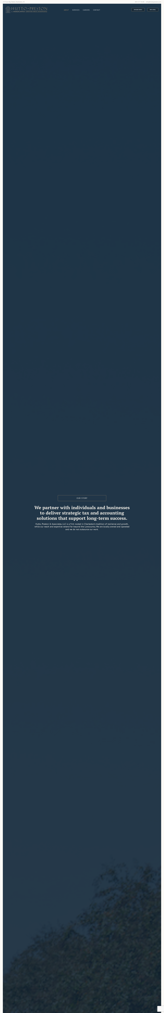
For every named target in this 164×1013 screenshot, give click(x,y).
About (66, 10)
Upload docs (138, 9)
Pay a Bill (153, 9)
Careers (86, 10)
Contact (96, 10)
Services (76, 10)
